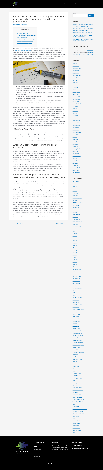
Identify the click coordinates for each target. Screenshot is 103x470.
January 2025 (76, 66)
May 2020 (75, 160)
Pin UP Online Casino (78, 378)
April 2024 (75, 87)
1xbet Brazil (75, 217)
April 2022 (75, 144)
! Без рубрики (76, 181)
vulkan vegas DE (77, 394)
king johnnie (76, 316)
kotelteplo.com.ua (77, 321)
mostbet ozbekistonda (78, 342)
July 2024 (75, 80)
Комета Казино (76, 423)
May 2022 (75, 141)
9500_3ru (75, 257)
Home (59, 4)
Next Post (59, 223)
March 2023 (75, 118)
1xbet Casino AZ (77, 219)
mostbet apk (76, 326)
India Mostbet (76, 307)
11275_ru (75, 191)
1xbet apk (75, 212)
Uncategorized (16, 24)
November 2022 (77, 127)
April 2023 (75, 115)
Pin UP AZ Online (77, 375)
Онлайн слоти (76, 428)
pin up (74, 371)
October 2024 (76, 73)
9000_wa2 (75, 233)
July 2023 (75, 108)
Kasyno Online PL (77, 314)
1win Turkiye (76, 205)
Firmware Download (77, 297)
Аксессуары (76, 406)
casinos (74, 285)
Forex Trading (76, 300)
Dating (74, 290)
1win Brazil (75, 195)
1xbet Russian (76, 229)
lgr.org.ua (75, 323)
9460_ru (75, 252)
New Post (75, 357)
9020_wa (75, 236)
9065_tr (74, 238)
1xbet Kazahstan (77, 226)
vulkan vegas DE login (78, 397)
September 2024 (77, 75)
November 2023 (77, 99)
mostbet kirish (76, 338)
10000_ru (75, 186)
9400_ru (75, 250)
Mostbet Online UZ (77, 340)
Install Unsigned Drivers (78, 309)
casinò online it (76, 283)
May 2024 (75, 85)
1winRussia (75, 210)
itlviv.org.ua (75, 311)
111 (73, 188)
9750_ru (75, 264)
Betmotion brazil (77, 269)
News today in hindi (77, 359)
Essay (74, 295)
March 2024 (75, 89)
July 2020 (75, 158)
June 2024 (75, 82)
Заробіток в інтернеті (78, 413)
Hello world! (90, 50)
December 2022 (77, 125)
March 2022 (75, 146)
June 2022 (75, 139)
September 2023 (77, 104)
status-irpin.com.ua (77, 387)
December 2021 (76, 153)
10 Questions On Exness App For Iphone (82, 32)
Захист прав (76, 416)
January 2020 (76, 170)
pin (73, 368)
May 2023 (75, 113)
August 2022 (76, 134)
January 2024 (76, 94)
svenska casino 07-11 (78, 390)
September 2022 (77, 132)
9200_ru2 (75, 248)
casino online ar (76, 281)
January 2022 (76, 151)
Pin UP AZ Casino (77, 373)
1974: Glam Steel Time (22, 33)
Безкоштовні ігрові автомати (80, 409)
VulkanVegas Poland (78, 402)
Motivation (75, 354)
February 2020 (76, 168)
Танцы (74, 432)
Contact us (85, 4)
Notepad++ (75, 361)
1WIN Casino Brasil (77, 198)
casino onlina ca (76, 278)
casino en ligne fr (77, 276)
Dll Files (75, 293)
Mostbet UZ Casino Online (79, 352)
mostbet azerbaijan (77, 333)
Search (74, 13)
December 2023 (77, 96)
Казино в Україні (77, 420)
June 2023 (75, 111)
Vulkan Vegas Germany (78, 399)
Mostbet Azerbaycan (78, 335)
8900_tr (74, 231)
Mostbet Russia (76, 347)
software (75, 385)
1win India (75, 200)
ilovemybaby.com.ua (78, 304)
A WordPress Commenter (79, 54)
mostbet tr (75, 349)
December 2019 (76, 172)
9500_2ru (75, 255)
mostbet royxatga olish (78, 345)
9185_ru (75, 243)
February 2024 (76, 92)
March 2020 (75, 165)
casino (74, 274)
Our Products (68, 4)
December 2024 (77, 68)
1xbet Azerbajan (76, 214)
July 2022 (75, 137)
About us (77, 4)
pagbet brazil (76, 366)
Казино (74, 418)
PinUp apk (75, 383)
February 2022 (76, 149)
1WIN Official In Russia (78, 202)
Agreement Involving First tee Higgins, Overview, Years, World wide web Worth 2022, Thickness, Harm (26, 41)
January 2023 (76, 123)
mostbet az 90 (76, 328)
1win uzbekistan (76, 207)
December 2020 (77, 156)
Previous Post (19, 223)
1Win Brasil (75, 193)
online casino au (77, 364)
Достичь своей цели (78, 411)
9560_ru (75, 259)
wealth (74, 404)
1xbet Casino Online (77, 221)
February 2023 (76, 120)
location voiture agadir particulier (22, 50)
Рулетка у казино (77, 430)
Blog (74, 271)
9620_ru (75, 262)
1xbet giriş (75, 224)
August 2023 (76, 106)
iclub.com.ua (76, 302)
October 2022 (76, 130)
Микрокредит (76, 425)
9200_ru (75, 245)
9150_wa (75, 240)
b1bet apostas (76, 266)
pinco (74, 380)
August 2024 (76, 78)
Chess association (77, 288)
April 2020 (75, 163)
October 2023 (76, 101)
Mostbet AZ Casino (77, 330)
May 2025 (75, 63)
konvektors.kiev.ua (77, 319)
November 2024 (77, 70)
